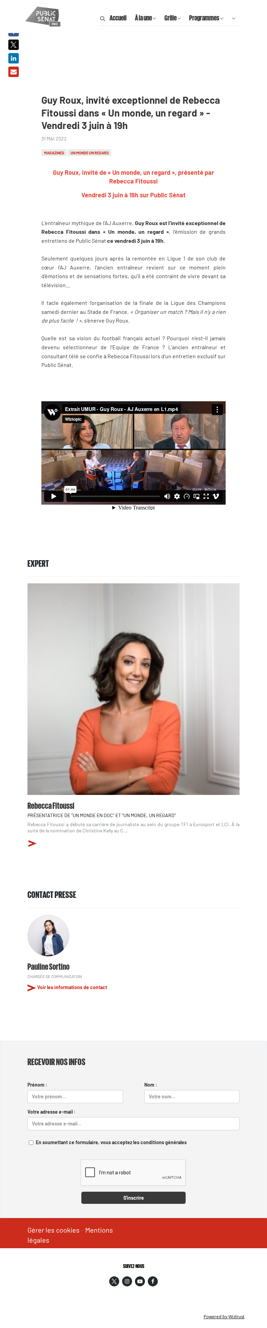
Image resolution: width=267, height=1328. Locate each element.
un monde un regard (90, 153)
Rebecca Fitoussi (50, 804)
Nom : (150, 1085)
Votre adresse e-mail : (51, 1112)
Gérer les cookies (53, 1230)
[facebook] (153, 1281)
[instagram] (127, 1281)
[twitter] (114, 1281)
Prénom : (37, 1085)
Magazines (54, 153)
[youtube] (140, 1281)
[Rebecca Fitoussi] (133, 689)
